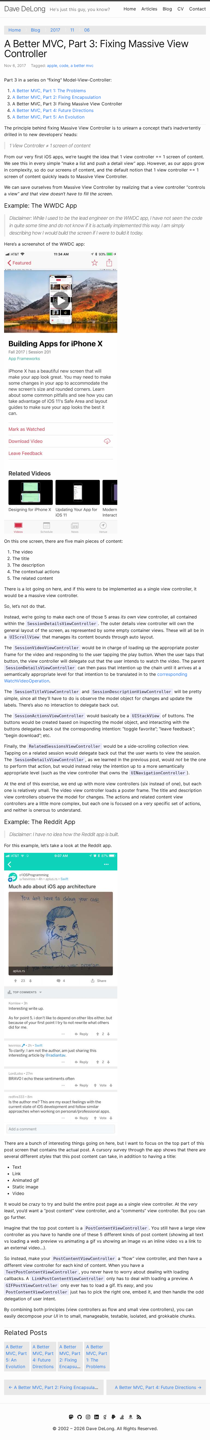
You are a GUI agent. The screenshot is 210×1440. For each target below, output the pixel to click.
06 (87, 29)
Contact (197, 9)
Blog (167, 9)
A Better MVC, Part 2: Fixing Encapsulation (56, 97)
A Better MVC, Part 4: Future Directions (53, 110)
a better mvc (82, 65)
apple (52, 65)
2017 (55, 29)
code (63, 65)
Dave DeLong (24, 8)
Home (130, 9)
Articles (149, 9)
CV (180, 9)
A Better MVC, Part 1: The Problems (49, 90)
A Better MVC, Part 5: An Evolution (48, 117)
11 (72, 29)
